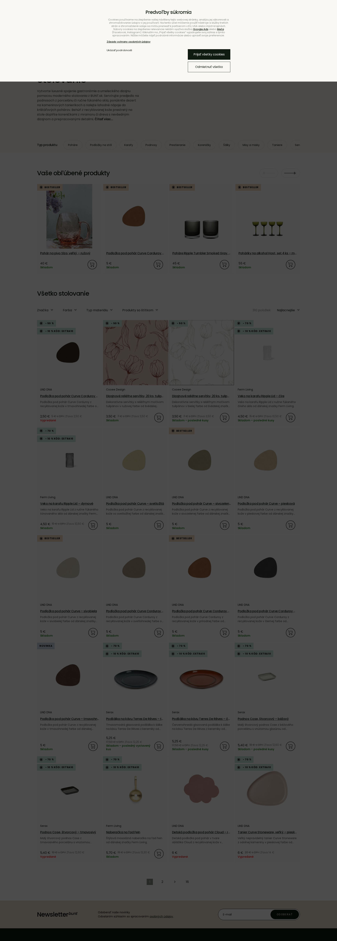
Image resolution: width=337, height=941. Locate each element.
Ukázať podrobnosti (119, 50)
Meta (220, 29)
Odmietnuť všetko (209, 67)
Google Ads (200, 29)
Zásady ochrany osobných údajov (128, 42)
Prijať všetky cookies (209, 54)
